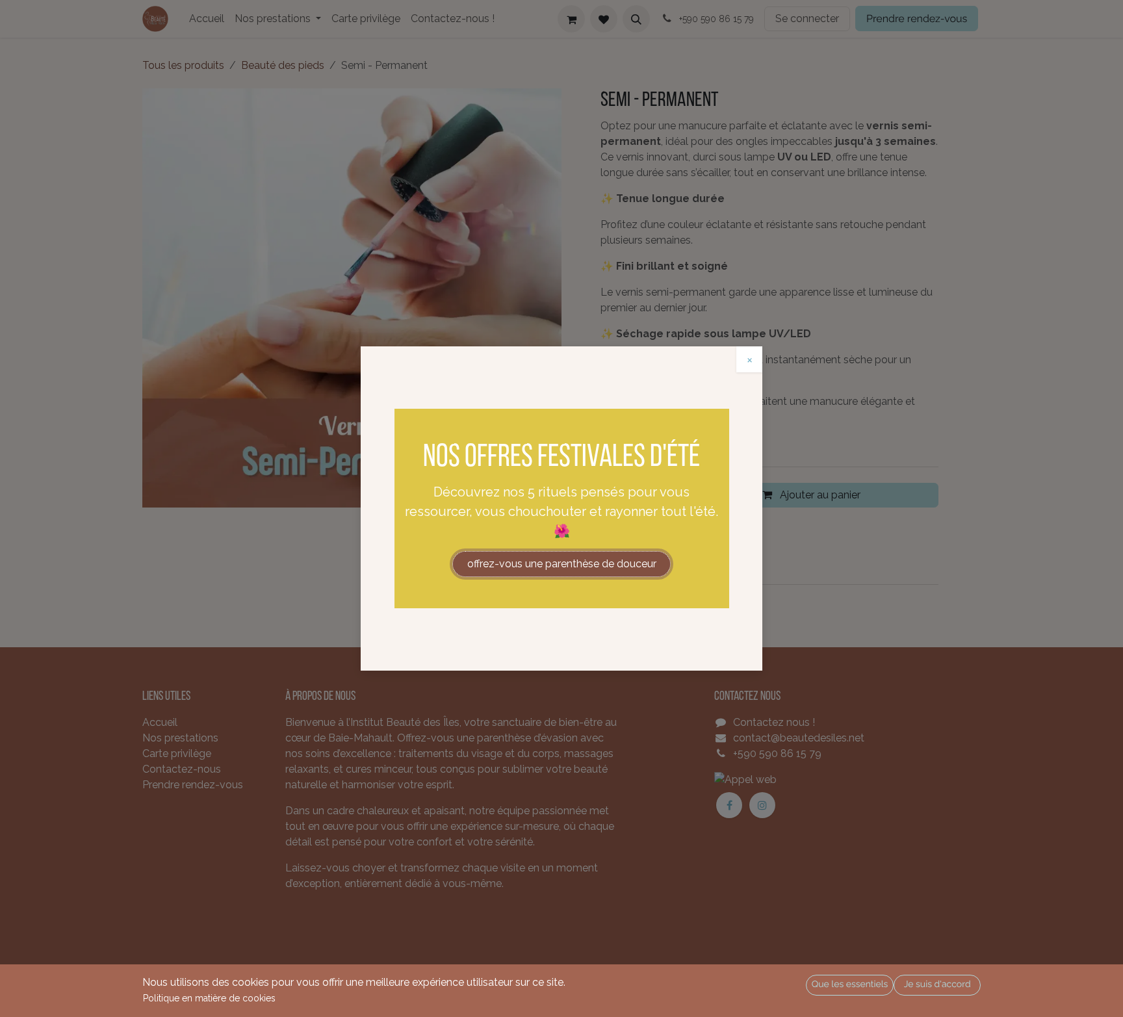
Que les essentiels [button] (850, 984)
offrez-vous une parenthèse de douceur (561, 564)
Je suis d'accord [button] (937, 984)
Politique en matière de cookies (209, 998)
